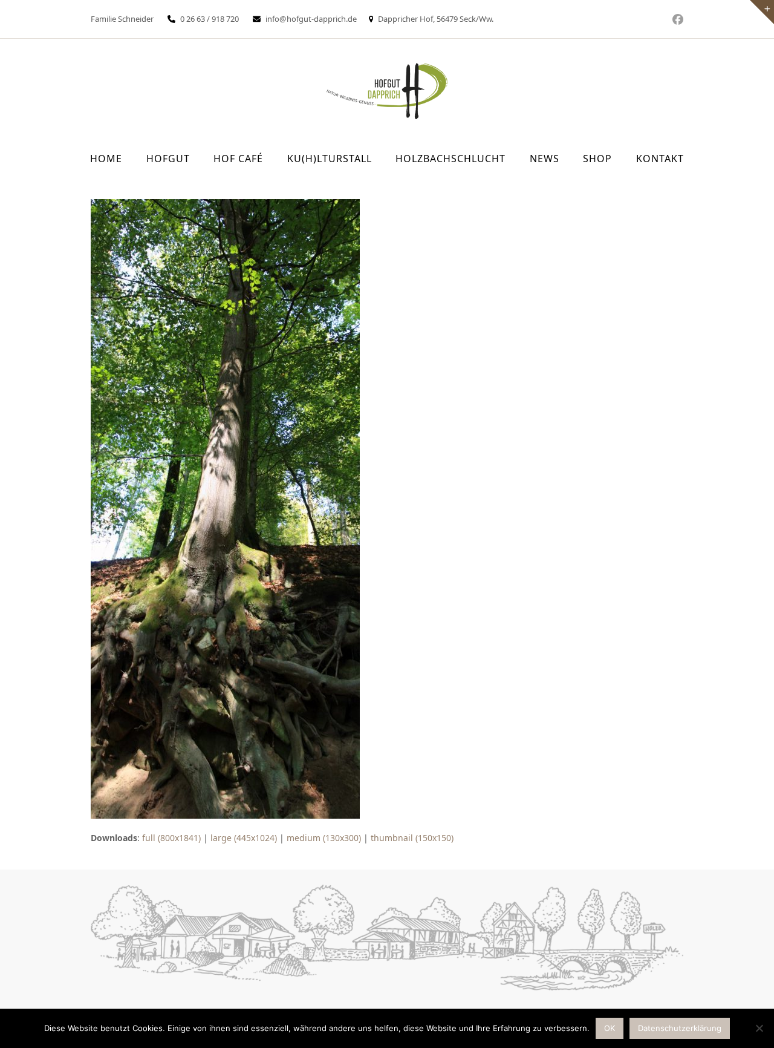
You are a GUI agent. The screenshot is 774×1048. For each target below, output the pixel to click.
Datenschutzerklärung (679, 1028)
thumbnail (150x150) (412, 837)
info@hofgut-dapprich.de (311, 18)
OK (609, 1028)
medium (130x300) (324, 837)
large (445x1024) (243, 837)
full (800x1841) (171, 837)
